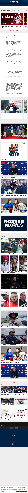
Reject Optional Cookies (24, 491)
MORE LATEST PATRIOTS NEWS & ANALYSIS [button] (14, 30)
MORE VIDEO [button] (14, 382)
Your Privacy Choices (14, 442)
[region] (14, 489)
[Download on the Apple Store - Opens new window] (11, 428)
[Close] (27, 487)
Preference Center (14, 444)
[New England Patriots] (14, 431)
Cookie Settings (14, 443)
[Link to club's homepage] (1, 4)
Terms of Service (14, 436)
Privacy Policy (14, 435)
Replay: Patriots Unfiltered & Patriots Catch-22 (9, 10)
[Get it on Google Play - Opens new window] (16, 428)
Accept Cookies (18, 491)
